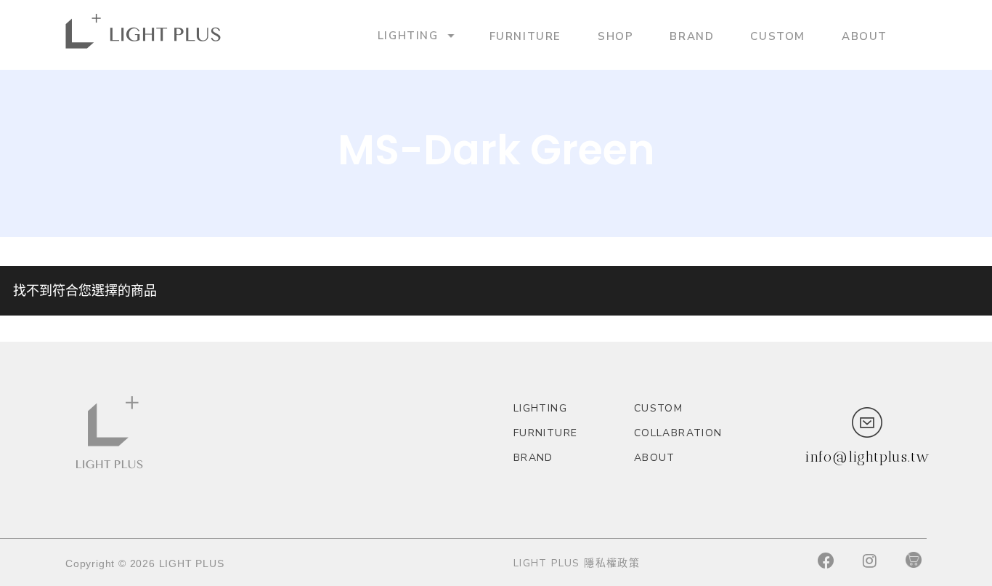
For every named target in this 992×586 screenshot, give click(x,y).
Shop (615, 35)
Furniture (525, 35)
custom (777, 35)
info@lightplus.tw (867, 456)
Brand (692, 35)
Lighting (408, 35)
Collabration (678, 433)
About (864, 35)
